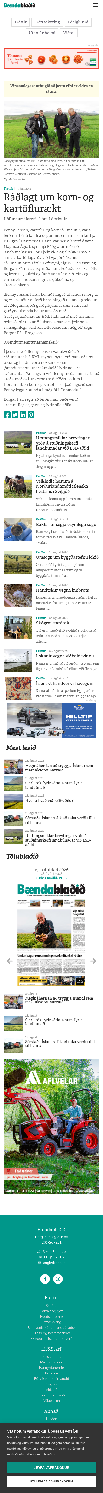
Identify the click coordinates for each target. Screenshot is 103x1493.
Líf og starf (51, 1384)
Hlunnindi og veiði (52, 1395)
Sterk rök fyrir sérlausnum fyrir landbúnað (53, 785)
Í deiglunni (78, 22)
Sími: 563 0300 (54, 1252)
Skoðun (51, 1305)
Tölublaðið (22, 856)
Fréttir (21, 22)
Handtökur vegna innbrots (62, 590)
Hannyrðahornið (51, 1368)
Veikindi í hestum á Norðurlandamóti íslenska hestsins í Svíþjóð (62, 486)
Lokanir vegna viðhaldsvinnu (65, 656)
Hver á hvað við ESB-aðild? (49, 800)
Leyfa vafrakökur (51, 1468)
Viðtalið (51, 1390)
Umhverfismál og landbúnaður (51, 1327)
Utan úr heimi (42, 32)
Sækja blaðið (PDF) (51, 878)
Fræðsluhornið (51, 1316)
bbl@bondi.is (54, 1257)
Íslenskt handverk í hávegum (64, 683)
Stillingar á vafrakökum (51, 1481)
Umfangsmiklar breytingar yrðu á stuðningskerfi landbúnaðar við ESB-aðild (63, 443)
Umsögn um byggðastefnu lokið (67, 557)
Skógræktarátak (52, 623)
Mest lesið (21, 748)
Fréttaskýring (47, 22)
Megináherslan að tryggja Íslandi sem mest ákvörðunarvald (59, 768)
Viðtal (68, 32)
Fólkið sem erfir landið (51, 1379)
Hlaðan (51, 1419)
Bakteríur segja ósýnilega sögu (66, 524)
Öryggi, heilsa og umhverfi (51, 1338)
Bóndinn (51, 1373)
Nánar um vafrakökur (40, 1454)
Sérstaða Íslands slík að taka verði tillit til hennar (60, 820)
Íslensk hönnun (51, 1357)
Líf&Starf (51, 1349)
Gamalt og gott (51, 1311)
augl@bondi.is (53, 1263)
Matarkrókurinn (51, 1362)
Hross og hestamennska (51, 1333)
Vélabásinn (51, 1401)
